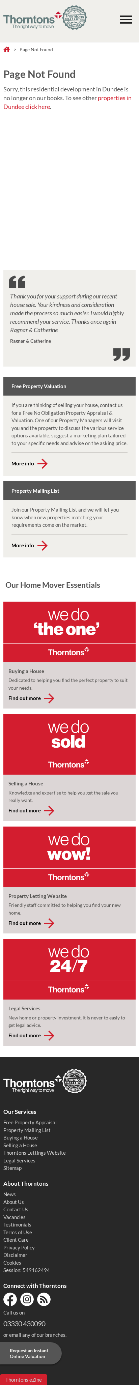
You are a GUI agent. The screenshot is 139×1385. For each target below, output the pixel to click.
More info (22, 463)
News (9, 1194)
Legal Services (19, 1160)
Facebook (10, 1299)
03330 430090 (24, 1323)
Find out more (24, 698)
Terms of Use (17, 1232)
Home (6, 50)
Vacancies (14, 1217)
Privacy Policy (19, 1247)
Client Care (16, 1240)
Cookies (12, 1263)
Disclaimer (15, 1255)
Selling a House (20, 1145)
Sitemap (12, 1168)
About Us (13, 1202)
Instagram (27, 1299)
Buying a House (20, 1137)
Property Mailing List (27, 1130)
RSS (44, 1299)
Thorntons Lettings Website (34, 1153)
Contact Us (15, 1209)
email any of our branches (37, 1335)
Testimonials (17, 1224)
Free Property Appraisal (30, 1122)
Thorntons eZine (23, 1380)
